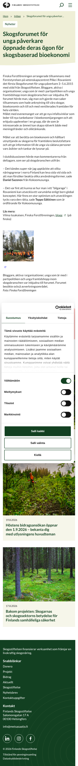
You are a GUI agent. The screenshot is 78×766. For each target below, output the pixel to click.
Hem (5, 16)
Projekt (7, 671)
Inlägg (17, 16)
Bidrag (7, 677)
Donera (7, 666)
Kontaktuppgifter (14, 697)
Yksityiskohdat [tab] (37, 318)
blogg (59, 215)
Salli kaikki (37, 431)
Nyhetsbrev (10, 692)
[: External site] (39, 249)
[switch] (66, 392)
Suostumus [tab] (13, 318)
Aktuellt (8, 682)
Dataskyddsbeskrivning (16, 758)
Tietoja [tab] (62, 318)
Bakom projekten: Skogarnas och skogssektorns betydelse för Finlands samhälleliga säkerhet (32, 615)
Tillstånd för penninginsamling (19, 754)
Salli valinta (37, 442)
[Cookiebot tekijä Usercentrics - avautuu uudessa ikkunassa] (55, 308)
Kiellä (37, 454)
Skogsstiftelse (11, 687)
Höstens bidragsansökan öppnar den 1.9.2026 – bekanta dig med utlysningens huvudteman (32, 529)
